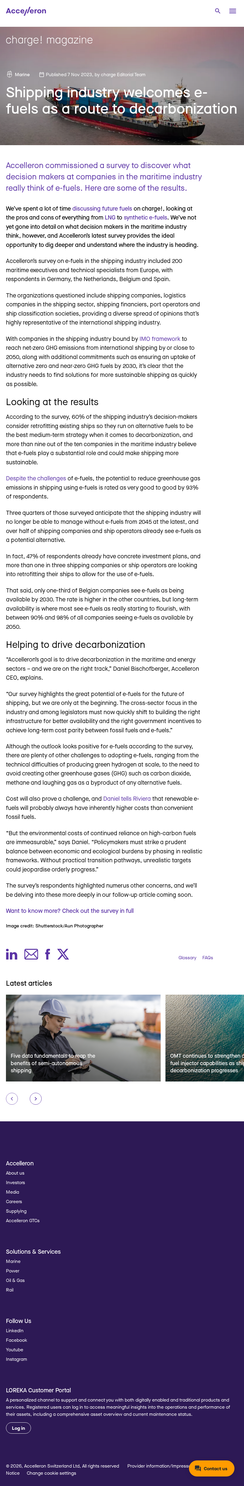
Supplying (16, 1211)
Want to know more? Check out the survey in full (70, 910)
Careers (14, 1201)
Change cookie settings (51, 1473)
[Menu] (233, 11)
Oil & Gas (15, 1280)
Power (12, 1271)
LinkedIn (15, 1330)
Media (12, 1192)
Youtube (14, 1349)
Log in (18, 1428)
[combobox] (217, 10)
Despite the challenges (36, 478)
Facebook (16, 1340)
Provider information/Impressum (161, 1466)
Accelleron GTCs (23, 1220)
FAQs (207, 957)
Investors (15, 1182)
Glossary (187, 957)
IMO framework (160, 338)
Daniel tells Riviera (127, 798)
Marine (22, 74)
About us (15, 1173)
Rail (9, 1290)
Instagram (16, 1359)
